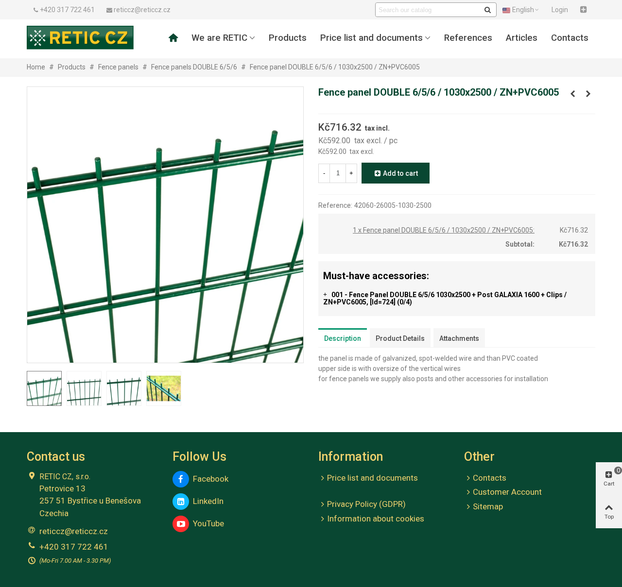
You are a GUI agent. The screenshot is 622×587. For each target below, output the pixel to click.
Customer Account (507, 492)
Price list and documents (371, 38)
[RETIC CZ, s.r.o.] (80, 37)
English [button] (523, 10)
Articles (521, 38)
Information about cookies (375, 518)
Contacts (569, 38)
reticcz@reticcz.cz (73, 531)
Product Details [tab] (400, 338)
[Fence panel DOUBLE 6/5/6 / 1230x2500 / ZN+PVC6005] (588, 93)
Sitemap (488, 506)
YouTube (206, 523)
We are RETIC (219, 38)
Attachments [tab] (459, 338)
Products (288, 38)
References (468, 38)
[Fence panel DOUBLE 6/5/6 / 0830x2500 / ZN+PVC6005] (572, 93)
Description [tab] (342, 338)
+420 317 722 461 (73, 547)
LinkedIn (206, 501)
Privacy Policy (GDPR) (366, 504)
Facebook (208, 479)
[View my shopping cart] (584, 9)
